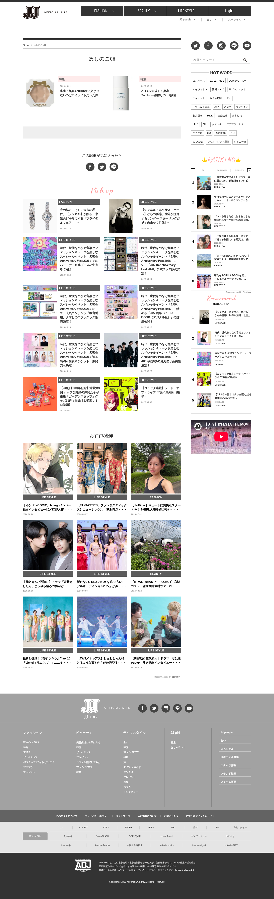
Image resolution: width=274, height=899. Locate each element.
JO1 (228, 98)
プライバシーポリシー (97, 816)
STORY (128, 827)
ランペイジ (242, 106)
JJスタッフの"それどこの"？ (39, 762)
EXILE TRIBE (217, 80)
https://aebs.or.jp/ (184, 870)
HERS (151, 827)
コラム (127, 787)
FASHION (101, 10)
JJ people (185, 19)
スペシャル (234, 19)
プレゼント (29, 772)
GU (209, 133)
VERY (106, 827)
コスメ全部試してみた (88, 762)
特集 (25, 747)
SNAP (26, 752)
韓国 (78, 747)
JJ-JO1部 (198, 141)
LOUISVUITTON (238, 80)
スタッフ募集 (228, 765)
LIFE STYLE (186, 10)
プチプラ (28, 767)
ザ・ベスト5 (30, 757)
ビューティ (84, 732)
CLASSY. (83, 827)
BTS (232, 133)
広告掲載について (147, 816)
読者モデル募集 (230, 756)
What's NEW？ (31, 742)
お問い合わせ (171, 816)
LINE (195, 124)
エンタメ (128, 772)
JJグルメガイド (132, 767)
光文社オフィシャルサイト (200, 816)
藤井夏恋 (197, 115)
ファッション (32, 732)
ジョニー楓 (240, 141)
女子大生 (217, 124)
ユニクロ (197, 133)
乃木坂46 (221, 133)
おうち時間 (216, 98)
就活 (216, 106)
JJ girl (228, 10)
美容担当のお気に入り (88, 742)
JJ (61, 827)
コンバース (199, 80)
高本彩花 (237, 115)
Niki (205, 124)
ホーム (26, 45)
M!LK (210, 115)
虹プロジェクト (237, 89)
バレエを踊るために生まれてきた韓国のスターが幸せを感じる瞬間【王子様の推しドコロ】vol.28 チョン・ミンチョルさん (232, 218)
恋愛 (126, 782)
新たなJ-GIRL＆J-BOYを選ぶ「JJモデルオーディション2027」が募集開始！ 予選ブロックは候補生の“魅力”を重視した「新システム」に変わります (231, 277)
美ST (195, 827)
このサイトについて (67, 816)
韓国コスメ (218, 89)
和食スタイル (240, 827)
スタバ (227, 106)
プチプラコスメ (234, 124)
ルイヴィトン (200, 89)
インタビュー (131, 792)
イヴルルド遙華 (201, 106)
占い (209, 19)
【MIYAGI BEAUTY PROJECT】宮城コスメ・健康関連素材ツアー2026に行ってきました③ (232, 257)
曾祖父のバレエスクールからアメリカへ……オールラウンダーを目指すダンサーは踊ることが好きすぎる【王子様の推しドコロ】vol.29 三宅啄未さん (232, 198)
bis (217, 827)
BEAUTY (143, 10)
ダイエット (199, 98)
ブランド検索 (228, 773)
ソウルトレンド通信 (218, 141)
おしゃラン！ (178, 747)
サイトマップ (123, 816)
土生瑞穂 (222, 115)
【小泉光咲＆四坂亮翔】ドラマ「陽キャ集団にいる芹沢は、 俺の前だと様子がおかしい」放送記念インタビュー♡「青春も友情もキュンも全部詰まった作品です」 (232, 238)
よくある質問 (228, 781)
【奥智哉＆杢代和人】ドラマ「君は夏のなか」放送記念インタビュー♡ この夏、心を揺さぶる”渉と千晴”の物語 (232, 179)
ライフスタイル (134, 732)
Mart (173, 827)
